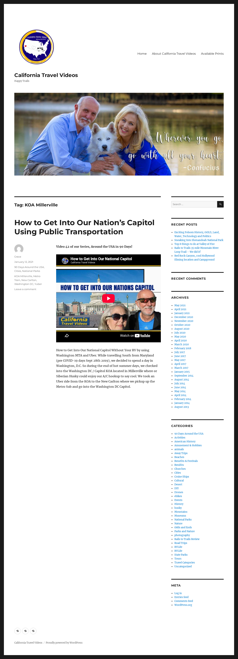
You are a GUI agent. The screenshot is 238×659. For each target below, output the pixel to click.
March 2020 (181, 344)
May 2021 (180, 305)
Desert (178, 484)
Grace (17, 256)
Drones (178, 492)
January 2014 (182, 403)
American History (184, 441)
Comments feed (183, 601)
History (178, 504)
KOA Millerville (23, 276)
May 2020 (180, 336)
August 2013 (181, 407)
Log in (178, 593)
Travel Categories (184, 562)
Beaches (179, 457)
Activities (179, 437)
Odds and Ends (183, 527)
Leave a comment (25, 289)
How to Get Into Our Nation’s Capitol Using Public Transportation (84, 227)
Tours (177, 558)
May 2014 (180, 391)
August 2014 (181, 379)
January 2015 (182, 371)
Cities (17, 270)
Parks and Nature (184, 531)
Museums (180, 515)
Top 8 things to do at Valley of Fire (194, 244)
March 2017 (181, 367)
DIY (176, 488)
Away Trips (181, 453)
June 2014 (180, 387)
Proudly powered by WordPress (64, 642)
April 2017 (180, 364)
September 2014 (183, 375)
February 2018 (182, 348)
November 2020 (183, 321)
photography (182, 535)
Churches (180, 468)
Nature (178, 523)
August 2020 (181, 328)
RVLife (178, 547)
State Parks (181, 554)
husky (178, 507)
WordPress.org (183, 605)
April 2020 (180, 340)
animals (179, 449)
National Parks (31, 270)
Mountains (180, 511)
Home (142, 53)
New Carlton (28, 280)
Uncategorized (183, 566)
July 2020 (179, 332)
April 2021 (180, 309)
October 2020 (182, 325)
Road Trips (180, 543)
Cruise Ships (181, 476)
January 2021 (182, 313)
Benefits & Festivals (186, 461)
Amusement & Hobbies (188, 445)
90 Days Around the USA (29, 267)
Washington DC (23, 283)
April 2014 (180, 395)
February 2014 (182, 399)
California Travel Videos (46, 75)
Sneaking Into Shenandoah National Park (198, 240)
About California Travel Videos (174, 53)
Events (178, 500)
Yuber (38, 283)
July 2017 (179, 352)
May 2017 (180, 360)
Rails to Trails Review (187, 539)
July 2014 (179, 383)
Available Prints (212, 53)
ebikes (178, 496)
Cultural (179, 480)
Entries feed (181, 597)
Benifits (179, 465)
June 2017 (180, 356)
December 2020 (183, 317)
